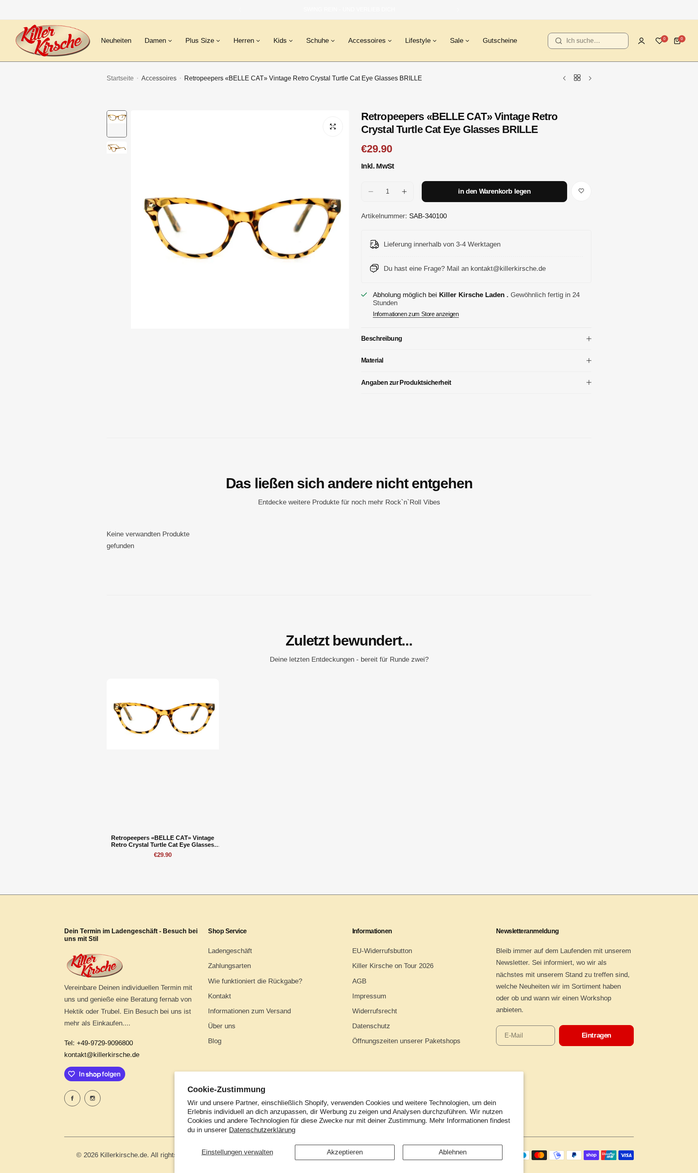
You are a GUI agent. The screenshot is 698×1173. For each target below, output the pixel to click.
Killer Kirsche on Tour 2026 (392, 966)
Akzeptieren (345, 1152)
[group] (240, 255)
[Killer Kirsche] (52, 40)
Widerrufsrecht (374, 1011)
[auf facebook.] (72, 1098)
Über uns (221, 1026)
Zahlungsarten (229, 966)
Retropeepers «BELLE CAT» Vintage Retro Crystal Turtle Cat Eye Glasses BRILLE (162, 841)
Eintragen (596, 1035)
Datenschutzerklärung (262, 1130)
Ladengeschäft (230, 951)
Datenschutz (371, 1026)
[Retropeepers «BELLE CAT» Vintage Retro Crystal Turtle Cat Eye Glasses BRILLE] (163, 753)
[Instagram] (92, 1098)
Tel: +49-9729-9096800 (98, 1043)
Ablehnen (453, 1152)
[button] (240, 10)
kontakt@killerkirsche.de (101, 1055)
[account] (641, 41)
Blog (214, 1041)
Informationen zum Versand (249, 1011)
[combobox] (588, 41)
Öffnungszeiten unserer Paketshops (406, 1041)
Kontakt (219, 996)
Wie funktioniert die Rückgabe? (255, 981)
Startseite (120, 78)
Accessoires (159, 78)
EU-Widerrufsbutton (382, 951)
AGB (359, 981)
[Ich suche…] (559, 41)
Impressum (369, 996)
